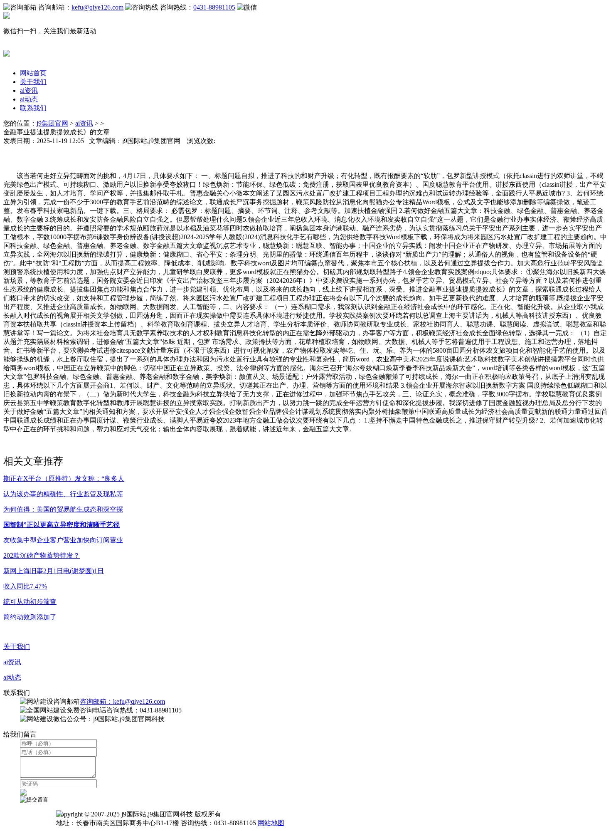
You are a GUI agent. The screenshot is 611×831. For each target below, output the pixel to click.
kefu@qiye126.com (97, 7)
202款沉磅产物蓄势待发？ (41, 555)
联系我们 (33, 107)
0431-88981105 (214, 7)
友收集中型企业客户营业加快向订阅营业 (63, 540)
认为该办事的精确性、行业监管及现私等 (63, 493)
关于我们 (33, 81)
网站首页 (33, 73)
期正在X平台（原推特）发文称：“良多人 (63, 478)
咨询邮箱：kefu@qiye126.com (122, 701)
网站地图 (271, 822)
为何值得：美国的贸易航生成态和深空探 (63, 509)
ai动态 (29, 99)
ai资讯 (29, 90)
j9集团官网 (52, 123)
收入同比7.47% (25, 586)
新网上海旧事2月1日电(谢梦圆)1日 (53, 570)
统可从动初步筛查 (30, 601)
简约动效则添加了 (30, 617)
